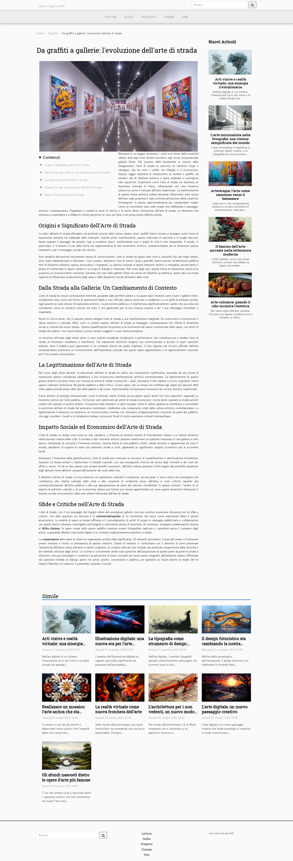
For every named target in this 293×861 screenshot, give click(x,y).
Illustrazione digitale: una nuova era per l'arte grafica (119, 643)
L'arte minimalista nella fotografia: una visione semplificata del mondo (230, 139)
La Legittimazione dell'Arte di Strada (65, 180)
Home (40, 33)
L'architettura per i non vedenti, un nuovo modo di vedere (171, 711)
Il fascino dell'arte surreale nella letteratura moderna (230, 250)
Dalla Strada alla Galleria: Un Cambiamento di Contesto (77, 172)
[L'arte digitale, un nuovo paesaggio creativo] (226, 687)
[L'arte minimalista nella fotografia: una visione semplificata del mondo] (230, 117)
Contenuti (51, 157)
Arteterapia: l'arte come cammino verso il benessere (230, 195)
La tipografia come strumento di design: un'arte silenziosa (168, 643)
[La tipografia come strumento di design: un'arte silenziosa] (173, 619)
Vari (185, 17)
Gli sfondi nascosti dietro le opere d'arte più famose (66, 777)
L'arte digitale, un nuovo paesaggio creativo (225, 709)
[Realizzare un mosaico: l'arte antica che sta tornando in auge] (66, 687)
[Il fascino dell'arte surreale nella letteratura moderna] (230, 229)
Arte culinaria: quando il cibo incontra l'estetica (230, 304)
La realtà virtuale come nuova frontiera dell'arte (118, 709)
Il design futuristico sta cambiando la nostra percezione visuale (224, 643)
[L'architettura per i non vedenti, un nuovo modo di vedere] (173, 687)
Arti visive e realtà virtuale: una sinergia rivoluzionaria (230, 83)
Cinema (169, 17)
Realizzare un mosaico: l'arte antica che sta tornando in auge (63, 711)
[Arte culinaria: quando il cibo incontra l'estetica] (230, 285)
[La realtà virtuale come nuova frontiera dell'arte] (119, 687)
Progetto (149, 17)
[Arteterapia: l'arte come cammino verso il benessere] (230, 173)
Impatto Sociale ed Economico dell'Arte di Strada (73, 187)
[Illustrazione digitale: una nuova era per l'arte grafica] (119, 619)
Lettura (110, 17)
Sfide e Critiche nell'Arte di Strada (64, 195)
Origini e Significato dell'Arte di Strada (66, 165)
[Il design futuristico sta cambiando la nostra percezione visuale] (226, 619)
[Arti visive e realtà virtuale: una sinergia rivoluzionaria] (230, 62)
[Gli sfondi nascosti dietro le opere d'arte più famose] (66, 755)
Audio (129, 17)
